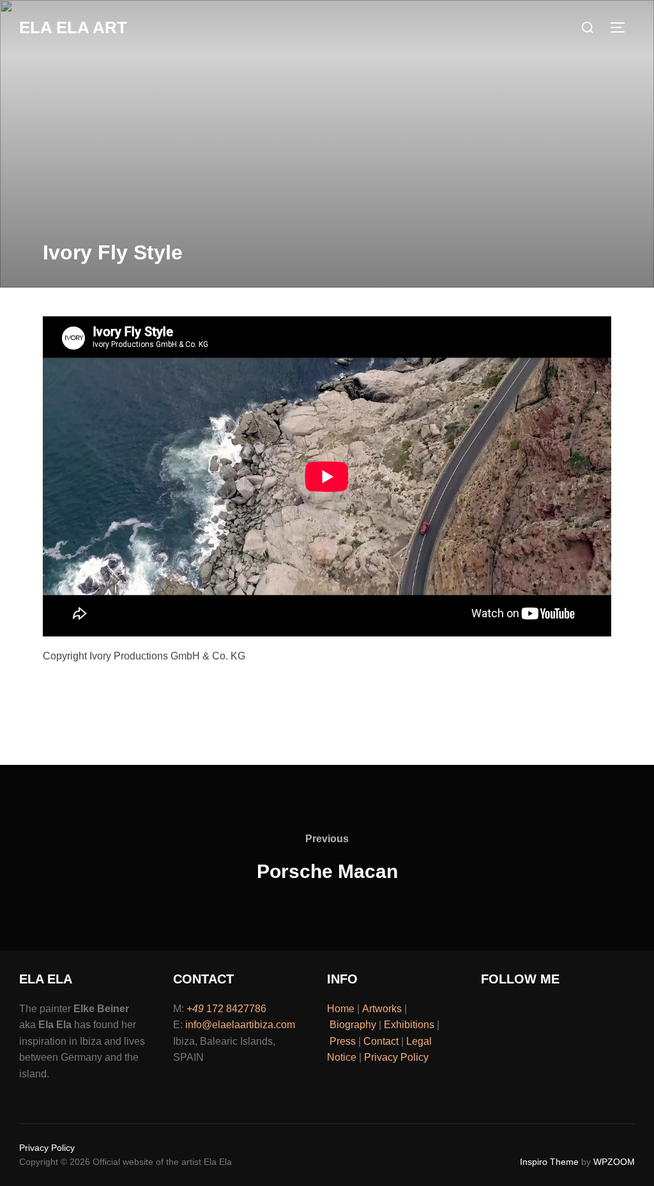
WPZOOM (614, 1162)
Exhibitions (409, 1024)
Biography (353, 1024)
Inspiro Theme (549, 1162)
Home (340, 1008)
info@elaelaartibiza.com (240, 1024)
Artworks (382, 1008)
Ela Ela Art (73, 27)
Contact (381, 1041)
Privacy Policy (396, 1057)
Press (343, 1041)
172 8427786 (226, 1008)
